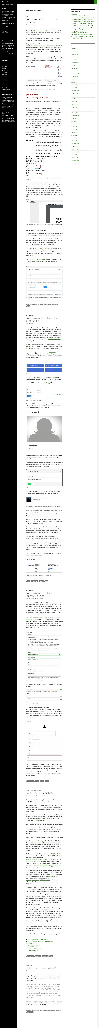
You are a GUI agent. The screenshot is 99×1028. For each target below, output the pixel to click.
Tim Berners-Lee (75, 34)
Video (83, 34)
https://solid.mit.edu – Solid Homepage (38, 939)
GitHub (72, 19)
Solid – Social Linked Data (39, 792)
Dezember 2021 (75, 54)
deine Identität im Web (54, 339)
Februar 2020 (74, 68)
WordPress (73, 38)
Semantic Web (80, 30)
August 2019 (74, 76)
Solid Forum (31, 943)
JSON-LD (73, 23)
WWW (78, 38)
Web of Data (30, 1012)
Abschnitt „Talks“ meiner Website (47, 248)
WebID (58, 45)
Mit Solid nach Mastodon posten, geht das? (8, 102)
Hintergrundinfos (60, 1)
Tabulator (86, 32)
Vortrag (89, 34)
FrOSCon (93, 18)
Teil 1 (38, 377)
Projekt (79, 28)
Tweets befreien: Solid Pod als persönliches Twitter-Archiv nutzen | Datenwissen (8, 99)
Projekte (70, 1)
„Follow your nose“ (37, 30)
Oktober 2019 (74, 71)
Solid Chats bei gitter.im (34, 945)
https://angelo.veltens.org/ (36, 841)
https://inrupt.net (33, 950)
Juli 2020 (73, 65)
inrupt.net (37, 900)
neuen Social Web (34, 602)
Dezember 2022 (75, 48)
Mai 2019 (73, 79)
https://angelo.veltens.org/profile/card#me (37, 859)
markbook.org (29, 346)
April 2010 (74, 154)
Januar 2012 (74, 135)
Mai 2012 (73, 124)
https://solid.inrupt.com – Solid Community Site (40, 941)
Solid (27, 16)
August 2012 (74, 118)
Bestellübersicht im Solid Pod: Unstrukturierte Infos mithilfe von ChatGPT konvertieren (8, 13)
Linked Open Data (75, 25)
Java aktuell (44, 1010)
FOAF (83, 18)
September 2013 (75, 90)
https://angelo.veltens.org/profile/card (36, 45)
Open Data (90, 25)
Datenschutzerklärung (87, 1)
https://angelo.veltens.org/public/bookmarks (48, 865)
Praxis (75, 28)
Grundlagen (30, 304)
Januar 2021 (74, 59)
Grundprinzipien (39, 304)
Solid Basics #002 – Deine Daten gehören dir (43, 319)
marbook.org (52, 352)
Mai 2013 (73, 98)
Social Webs (37, 820)
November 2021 (75, 57)
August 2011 (74, 146)
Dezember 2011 (75, 138)
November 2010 (75, 152)
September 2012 (75, 115)
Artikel (29, 1010)
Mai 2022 (73, 51)
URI (81, 34)
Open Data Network (6, 89)
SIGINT (87, 30)
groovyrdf (84, 19)
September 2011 (75, 143)
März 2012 (74, 129)
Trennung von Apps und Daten (39, 259)
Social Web (55, 304)
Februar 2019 (74, 85)
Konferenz (78, 23)
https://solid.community (35, 948)
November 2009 (75, 160)
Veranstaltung (5, 79)
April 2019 (74, 82)
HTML (84, 21)
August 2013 (74, 93)
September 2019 (75, 73)
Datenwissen (6, 2)
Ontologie (85, 25)
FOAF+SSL (88, 18)
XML (82, 38)
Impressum (77, 1)
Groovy (79, 19)
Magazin (59, 1010)
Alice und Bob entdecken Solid (8, 26)
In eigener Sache (5, 64)
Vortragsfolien (75, 37)
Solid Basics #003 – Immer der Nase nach (42, 20)
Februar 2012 (74, 132)
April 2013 (74, 101)
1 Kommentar (39, 598)
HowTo (28, 315)
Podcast (4, 68)
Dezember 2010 (75, 149)
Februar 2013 (74, 104)
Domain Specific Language (76, 17)
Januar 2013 (74, 107)
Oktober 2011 (74, 140)
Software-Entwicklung (6, 76)
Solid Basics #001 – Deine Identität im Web (40, 594)
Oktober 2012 (74, 112)
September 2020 (75, 62)
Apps (28, 581)
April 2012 (74, 126)
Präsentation (85, 28)
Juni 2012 (73, 121)
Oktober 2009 (74, 163)
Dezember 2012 (75, 110)
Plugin (72, 28)
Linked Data (47, 304)
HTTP (86, 21)
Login (81, 25)
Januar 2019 (74, 87)
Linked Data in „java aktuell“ (41, 967)
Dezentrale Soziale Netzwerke (81, 16)
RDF (90, 28)
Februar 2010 (74, 157)
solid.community (53, 377)
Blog (72, 14)
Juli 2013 (73, 96)
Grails (75, 19)
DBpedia (75, 14)
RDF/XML (73, 30)
